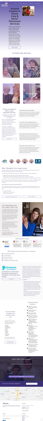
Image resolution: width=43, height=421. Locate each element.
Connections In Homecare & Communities (6, 242)
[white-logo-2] (10, 318)
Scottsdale (23, 417)
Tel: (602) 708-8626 (25, 410)
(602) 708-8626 (7, 0)
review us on (6, 246)
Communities (23, 415)
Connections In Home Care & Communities (27, 405)
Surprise (23, 419)
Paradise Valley (24, 418)
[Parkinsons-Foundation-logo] (9, 266)
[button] (21, 253)
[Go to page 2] (27, 248)
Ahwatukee (23, 420)
